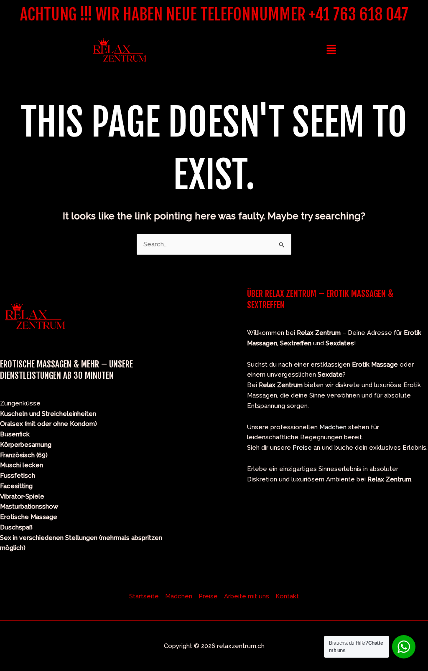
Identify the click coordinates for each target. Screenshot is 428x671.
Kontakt (287, 596)
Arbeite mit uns (246, 596)
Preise (302, 447)
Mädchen (332, 427)
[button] (331, 50)
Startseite (144, 596)
